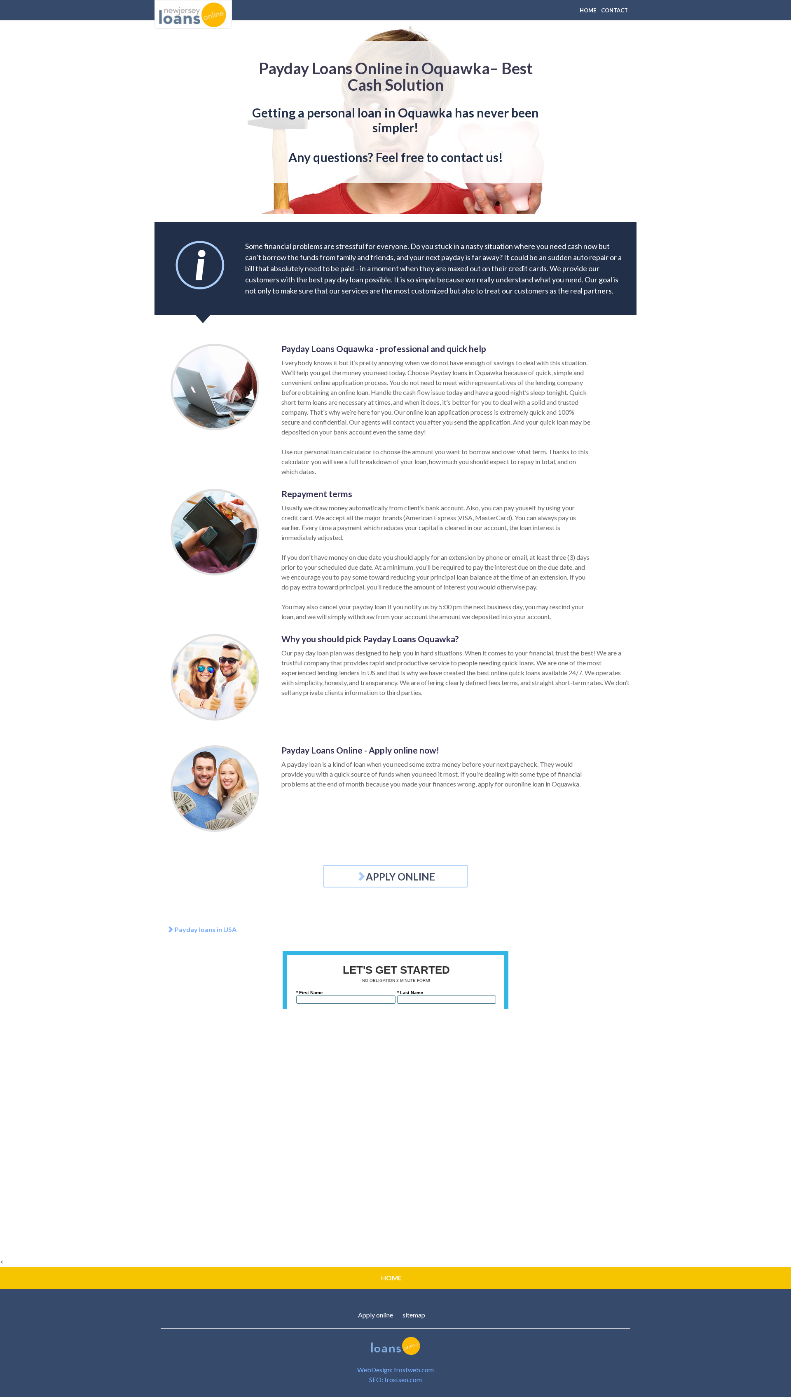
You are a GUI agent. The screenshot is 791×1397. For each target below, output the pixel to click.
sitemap (414, 1315)
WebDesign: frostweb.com (395, 1370)
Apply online (375, 1315)
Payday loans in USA (204, 929)
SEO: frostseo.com (395, 1379)
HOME (588, 10)
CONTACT (614, 10)
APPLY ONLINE (400, 877)
